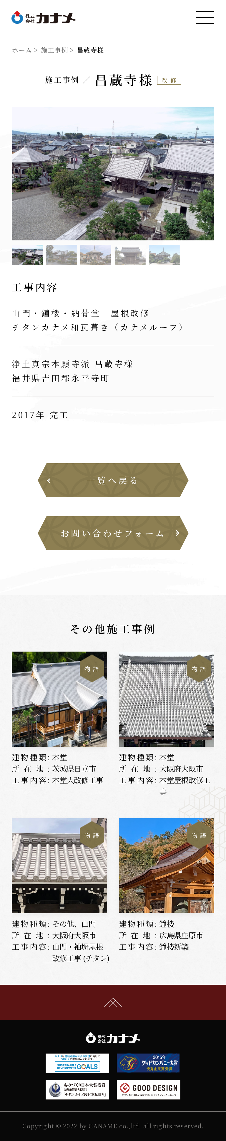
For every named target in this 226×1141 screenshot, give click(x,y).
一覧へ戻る (113, 480)
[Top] (113, 1002)
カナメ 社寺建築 (43, 17)
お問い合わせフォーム (113, 532)
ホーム (22, 49)
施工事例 (54, 49)
